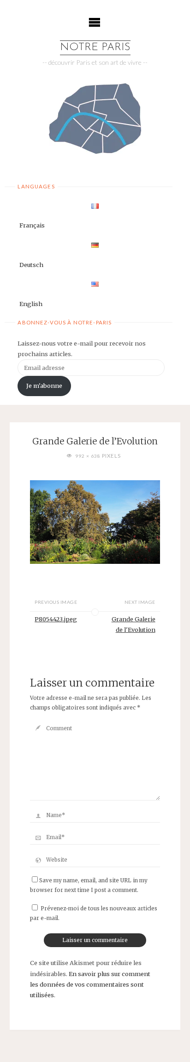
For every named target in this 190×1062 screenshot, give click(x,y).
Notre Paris (95, 47)
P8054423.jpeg (56, 619)
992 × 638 (88, 456)
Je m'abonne (44, 385)
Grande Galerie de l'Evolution (133, 624)
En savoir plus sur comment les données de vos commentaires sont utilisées (90, 984)
